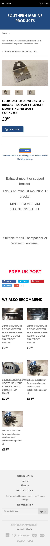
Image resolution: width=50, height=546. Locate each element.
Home (4, 33)
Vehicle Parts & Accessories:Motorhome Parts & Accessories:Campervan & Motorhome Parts (21, 42)
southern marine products (25, 18)
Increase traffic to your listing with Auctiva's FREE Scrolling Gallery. (25, 157)
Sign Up (43, 511)
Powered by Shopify (24, 529)
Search (25, 481)
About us (25, 485)
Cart (45, 3)
